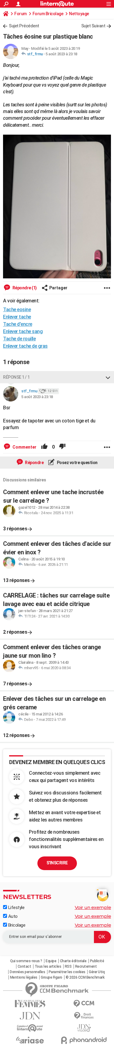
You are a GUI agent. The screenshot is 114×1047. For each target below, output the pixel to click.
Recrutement (86, 966)
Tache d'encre (17, 324)
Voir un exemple (93, 907)
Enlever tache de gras (25, 346)
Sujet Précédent (24, 25)
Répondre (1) (24, 287)
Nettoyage (79, 13)
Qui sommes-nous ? (26, 961)
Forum (20, 13)
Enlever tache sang (23, 331)
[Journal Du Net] (30, 1016)
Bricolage (16, 925)
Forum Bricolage (48, 13)
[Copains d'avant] (30, 1028)
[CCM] (84, 1003)
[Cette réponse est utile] (44, 447)
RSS (68, 966)
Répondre (34, 462)
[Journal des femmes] (30, 1003)
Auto (12, 916)
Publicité (97, 961)
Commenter (24, 447)
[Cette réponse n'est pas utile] (62, 447)
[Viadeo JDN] (84, 1028)
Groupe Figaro (51, 977)
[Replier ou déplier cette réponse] (108, 377)
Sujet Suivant (93, 25)
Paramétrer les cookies (67, 972)
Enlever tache (17, 317)
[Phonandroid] (84, 1040)
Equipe (51, 961)
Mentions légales (23, 977)
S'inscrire (57, 862)
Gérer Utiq (97, 972)
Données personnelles (27, 972)
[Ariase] (30, 1040)
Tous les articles (48, 966)
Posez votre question (77, 462)
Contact (24, 966)
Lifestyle (15, 907)
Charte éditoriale (73, 961)
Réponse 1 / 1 (16, 377)
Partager (58, 287)
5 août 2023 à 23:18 (61, 54)
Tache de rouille (19, 339)
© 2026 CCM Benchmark (85, 977)
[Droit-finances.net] (84, 1016)
